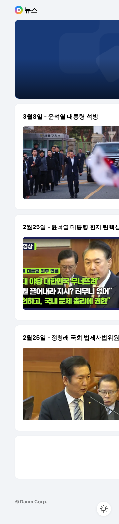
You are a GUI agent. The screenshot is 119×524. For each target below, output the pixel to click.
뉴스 (31, 10)
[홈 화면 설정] (104, 509)
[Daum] (19, 10)
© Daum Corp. (31, 501)
